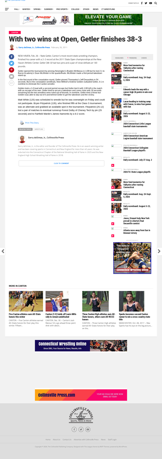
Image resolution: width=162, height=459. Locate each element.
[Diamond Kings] (81, 24)
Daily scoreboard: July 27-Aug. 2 (137, 159)
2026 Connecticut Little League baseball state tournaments (137, 125)
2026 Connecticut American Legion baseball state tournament (138, 137)
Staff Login (112, 439)
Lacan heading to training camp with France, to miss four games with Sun (137, 104)
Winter (26, 9)
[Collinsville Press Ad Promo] (81, 400)
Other (86, 9)
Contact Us (67, 439)
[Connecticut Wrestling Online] (81, 351)
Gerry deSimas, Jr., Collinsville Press (34, 47)
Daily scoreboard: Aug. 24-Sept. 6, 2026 (137, 78)
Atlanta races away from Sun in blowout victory (136, 231)
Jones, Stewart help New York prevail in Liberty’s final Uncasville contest (136, 221)
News (95, 9)
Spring (37, 9)
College (75, 9)
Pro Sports (61, 9)
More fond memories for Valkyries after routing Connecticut (134, 68)
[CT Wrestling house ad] (132, 273)
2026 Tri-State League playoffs (136, 172)
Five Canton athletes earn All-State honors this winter (25, 315)
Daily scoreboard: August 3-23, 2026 (136, 114)
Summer (48, 9)
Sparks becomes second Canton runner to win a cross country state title (134, 317)
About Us (56, 439)
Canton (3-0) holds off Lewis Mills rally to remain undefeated (61, 315)
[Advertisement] (81, 370)
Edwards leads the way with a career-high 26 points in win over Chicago (137, 92)
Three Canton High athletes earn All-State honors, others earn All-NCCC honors (98, 317)
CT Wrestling (108, 9)
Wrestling (39, 129)
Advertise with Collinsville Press (86, 439)
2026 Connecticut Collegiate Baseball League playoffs (135, 149)
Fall (16, 9)
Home (48, 439)
